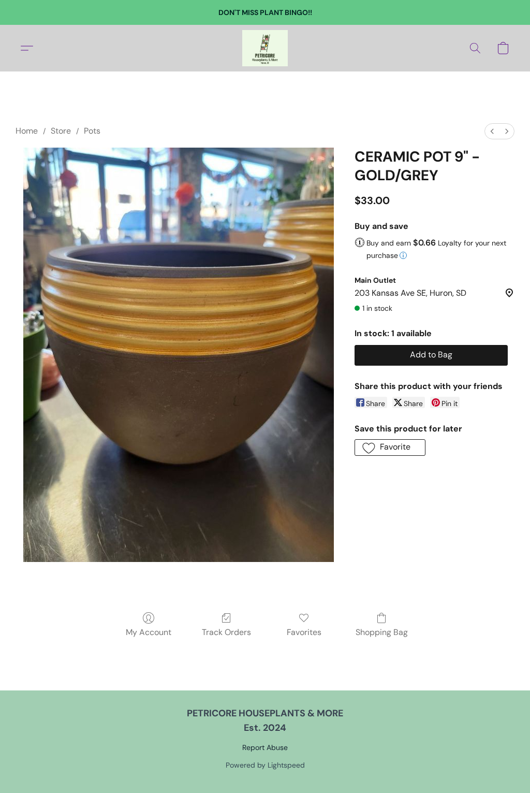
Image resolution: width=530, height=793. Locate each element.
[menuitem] (492, 131)
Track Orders (226, 632)
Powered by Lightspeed (265, 765)
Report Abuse (265, 747)
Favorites (304, 632)
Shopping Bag (382, 632)
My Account (148, 632)
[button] (265, 48)
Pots (92, 130)
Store (61, 130)
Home (27, 130)
